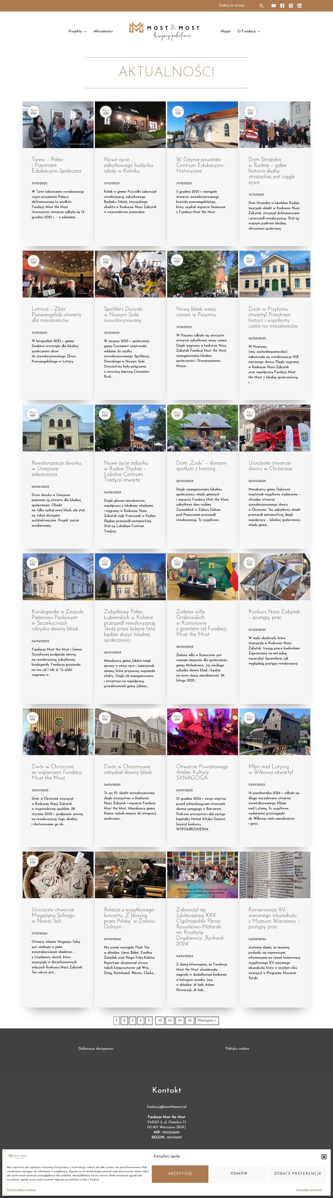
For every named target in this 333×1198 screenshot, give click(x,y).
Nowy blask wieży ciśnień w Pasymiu (196, 312)
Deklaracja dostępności (95, 1049)
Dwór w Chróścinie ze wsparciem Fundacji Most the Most (57, 772)
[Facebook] (282, 6)
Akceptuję (180, 1174)
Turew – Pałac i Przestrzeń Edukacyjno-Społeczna (56, 165)
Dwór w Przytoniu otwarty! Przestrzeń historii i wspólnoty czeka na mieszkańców (273, 318)
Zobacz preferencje (298, 1174)
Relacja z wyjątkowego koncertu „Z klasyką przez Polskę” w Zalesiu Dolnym (129, 918)
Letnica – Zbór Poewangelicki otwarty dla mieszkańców (56, 315)
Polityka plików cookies (21, 1189)
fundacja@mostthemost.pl (166, 1107)
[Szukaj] (262, 5)
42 (160, 1020)
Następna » (207, 1020)
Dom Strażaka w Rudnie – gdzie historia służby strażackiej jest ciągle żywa (272, 171)
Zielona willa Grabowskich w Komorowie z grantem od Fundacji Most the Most (201, 623)
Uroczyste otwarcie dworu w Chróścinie (270, 466)
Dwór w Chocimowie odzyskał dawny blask (128, 769)
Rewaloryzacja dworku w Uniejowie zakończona (56, 469)
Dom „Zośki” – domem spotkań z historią (201, 466)
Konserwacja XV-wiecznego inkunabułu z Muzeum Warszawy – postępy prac (274, 918)
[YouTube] (274, 6)
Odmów (239, 1174)
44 (180, 1020)
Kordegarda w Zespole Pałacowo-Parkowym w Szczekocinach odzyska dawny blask (57, 620)
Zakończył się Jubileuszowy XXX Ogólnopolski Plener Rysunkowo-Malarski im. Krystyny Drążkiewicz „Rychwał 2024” (199, 927)
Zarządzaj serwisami (309, 1189)
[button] (324, 1157)
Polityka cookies (237, 1049)
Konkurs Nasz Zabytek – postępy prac (274, 614)
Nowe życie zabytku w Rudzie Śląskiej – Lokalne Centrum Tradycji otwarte (126, 472)
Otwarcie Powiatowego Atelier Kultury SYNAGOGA (202, 772)
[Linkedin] (299, 6)
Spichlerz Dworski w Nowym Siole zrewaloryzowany (123, 315)
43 (170, 1020)
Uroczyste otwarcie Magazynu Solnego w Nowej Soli (53, 915)
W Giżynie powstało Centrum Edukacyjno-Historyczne (200, 165)
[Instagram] (291, 6)
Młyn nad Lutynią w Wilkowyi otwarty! (271, 769)
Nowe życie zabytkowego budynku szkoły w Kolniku (128, 165)
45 (190, 1020)
